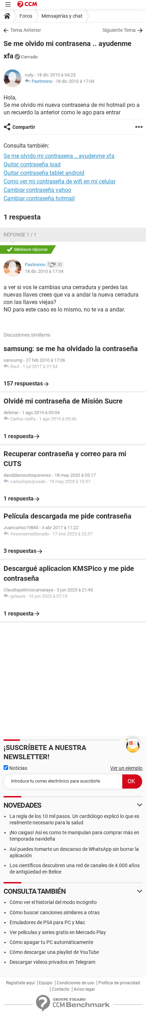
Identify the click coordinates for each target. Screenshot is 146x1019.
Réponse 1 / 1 (20, 234)
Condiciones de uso (75, 982)
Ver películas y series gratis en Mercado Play (58, 932)
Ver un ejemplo (126, 768)
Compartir (23, 127)
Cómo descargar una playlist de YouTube (54, 952)
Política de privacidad (119, 982)
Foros (25, 16)
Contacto (60, 989)
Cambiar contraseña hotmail (39, 198)
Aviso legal (84, 989)
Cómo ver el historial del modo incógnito (53, 902)
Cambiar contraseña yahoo (37, 190)
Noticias (17, 768)
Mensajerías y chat (62, 16)
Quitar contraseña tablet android (44, 173)
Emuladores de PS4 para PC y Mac (47, 922)
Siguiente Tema (119, 30)
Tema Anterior (25, 30)
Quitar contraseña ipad (32, 164)
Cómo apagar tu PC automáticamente (51, 942)
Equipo (45, 982)
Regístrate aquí (20, 982)
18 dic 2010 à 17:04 (75, 81)
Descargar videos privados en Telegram (52, 962)
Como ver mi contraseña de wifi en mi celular (60, 181)
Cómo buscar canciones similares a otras (55, 912)
